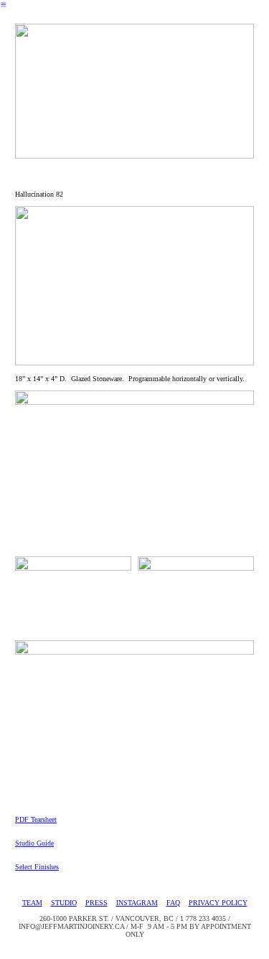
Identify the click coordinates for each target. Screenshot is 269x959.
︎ (3, 5)
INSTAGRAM (137, 903)
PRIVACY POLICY (218, 903)
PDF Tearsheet (36, 819)
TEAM (32, 903)
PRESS (96, 903)
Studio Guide (34, 843)
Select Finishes (37, 867)
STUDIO (64, 903)
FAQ (173, 903)
